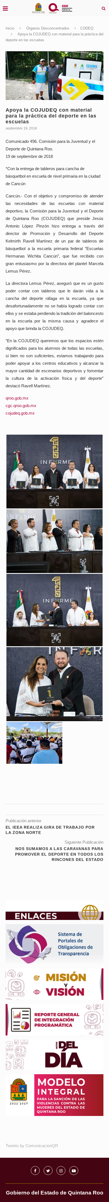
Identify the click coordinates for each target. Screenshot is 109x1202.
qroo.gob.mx (17, 398)
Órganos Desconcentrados (47, 28)
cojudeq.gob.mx (20, 413)
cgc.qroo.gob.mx (21, 405)
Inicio (10, 28)
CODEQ (86, 28)
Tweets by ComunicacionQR (32, 1145)
